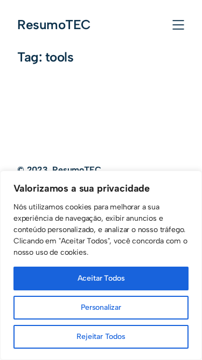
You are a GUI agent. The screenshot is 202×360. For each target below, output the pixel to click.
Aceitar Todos (101, 278)
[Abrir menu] (178, 24)
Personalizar (101, 307)
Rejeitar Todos (101, 336)
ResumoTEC (54, 24)
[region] (101, 265)
